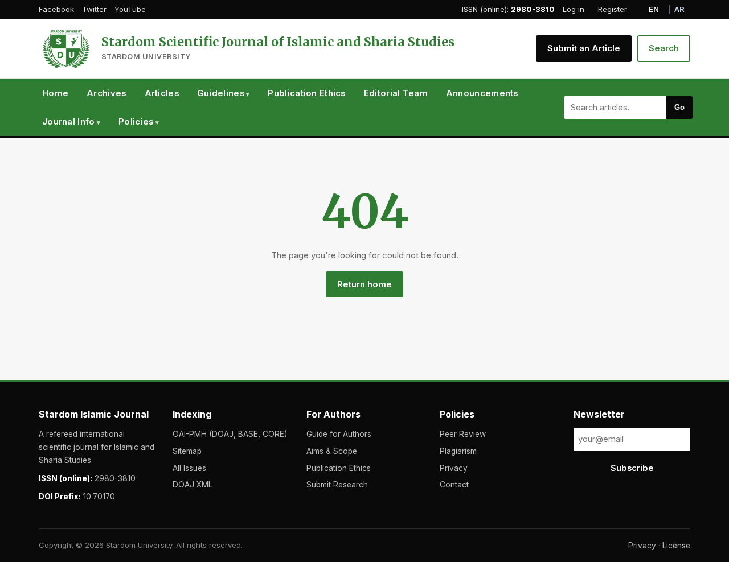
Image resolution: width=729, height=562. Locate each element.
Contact (454, 484)
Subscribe (632, 468)
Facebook (56, 9)
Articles (162, 93)
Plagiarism (458, 451)
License (676, 545)
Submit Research (337, 484)
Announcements (482, 93)
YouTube (130, 9)
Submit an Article (583, 48)
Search (664, 48)
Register (612, 9)
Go (679, 107)
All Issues (189, 468)
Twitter (94, 9)
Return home (364, 284)
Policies (135, 122)
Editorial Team (396, 93)
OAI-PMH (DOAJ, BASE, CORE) (230, 434)
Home (55, 93)
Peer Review (463, 434)
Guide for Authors (338, 434)
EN (654, 9)
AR (679, 9)
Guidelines (220, 93)
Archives (106, 93)
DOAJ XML (192, 484)
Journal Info (68, 122)
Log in (573, 9)
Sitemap (187, 451)
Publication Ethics (306, 93)
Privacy (454, 468)
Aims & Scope (331, 451)
